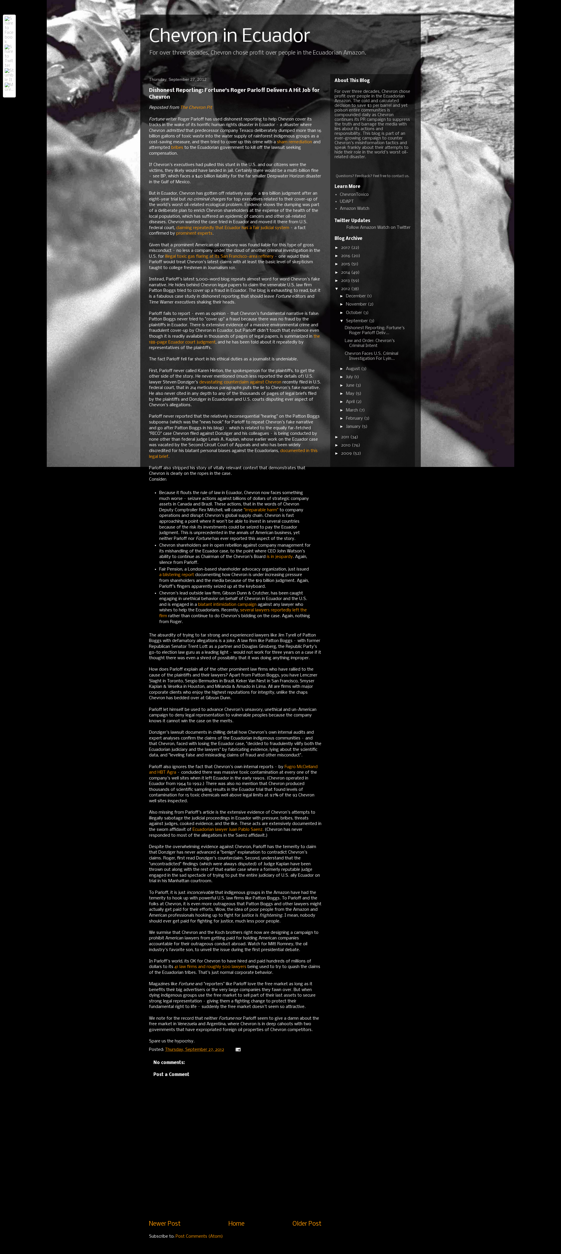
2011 (345, 437)
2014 (346, 272)
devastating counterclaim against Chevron (240, 382)
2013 (346, 280)
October (354, 313)
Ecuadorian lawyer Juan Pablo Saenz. (228, 829)
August (353, 369)
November (357, 304)
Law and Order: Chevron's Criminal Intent (370, 343)
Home (236, 1224)
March (352, 410)
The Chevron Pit (196, 107)
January (354, 426)
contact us (400, 176)
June (351, 385)
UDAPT (347, 201)
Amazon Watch (354, 208)
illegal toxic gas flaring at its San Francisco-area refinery (219, 256)
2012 (346, 289)
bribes (177, 147)
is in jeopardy (280, 556)
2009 (347, 453)
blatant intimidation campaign (227, 604)
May (351, 393)
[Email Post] (237, 1049)
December (356, 296)
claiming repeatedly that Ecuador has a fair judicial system (232, 228)
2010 (346, 445)
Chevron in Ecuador (229, 37)
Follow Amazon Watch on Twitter (379, 227)
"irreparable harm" (261, 510)
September (357, 321)
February (355, 418)
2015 (346, 264)
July (350, 377)
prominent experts (194, 233)
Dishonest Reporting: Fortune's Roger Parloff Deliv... (375, 330)
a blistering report (176, 575)
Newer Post (165, 1224)
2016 (346, 256)
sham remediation (294, 142)
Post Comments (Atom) (199, 1236)
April (351, 402)
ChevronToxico (354, 194)
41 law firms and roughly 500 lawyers (210, 967)
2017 (346, 247)
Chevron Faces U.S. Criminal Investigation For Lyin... (371, 356)
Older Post (306, 1224)
